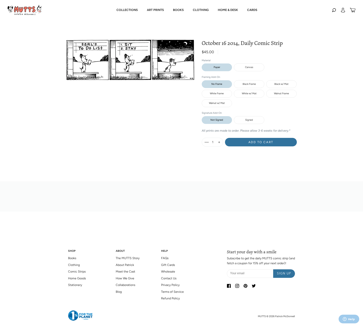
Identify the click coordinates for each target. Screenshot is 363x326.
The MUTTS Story (128, 258)
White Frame (217, 93)
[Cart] (352, 10)
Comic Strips (77, 271)
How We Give (125, 278)
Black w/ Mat (281, 84)
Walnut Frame (281, 93)
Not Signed (216, 119)
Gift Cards (168, 265)
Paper (217, 67)
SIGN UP (284, 273)
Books (72, 258)
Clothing (74, 265)
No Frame (216, 84)
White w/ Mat (249, 93)
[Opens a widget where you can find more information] (348, 319)
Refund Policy (170, 298)
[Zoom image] (130, 57)
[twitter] (254, 286)
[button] (127, 10)
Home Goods (77, 278)
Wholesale (168, 271)
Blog (119, 292)
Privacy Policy (170, 285)
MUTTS (262, 316)
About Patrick (125, 265)
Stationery (75, 285)
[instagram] (237, 286)
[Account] (343, 10)
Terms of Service (172, 292)
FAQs (164, 258)
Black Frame (249, 84)
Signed (249, 119)
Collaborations (125, 285)
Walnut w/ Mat (217, 103)
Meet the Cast (125, 271)
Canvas (249, 67)
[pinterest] (245, 286)
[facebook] (229, 286)
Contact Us (168, 278)
